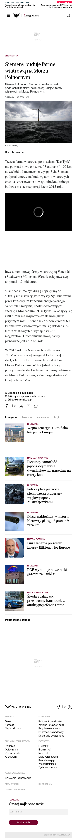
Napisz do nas (13, 728)
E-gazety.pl (44, 749)
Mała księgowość (48, 756)
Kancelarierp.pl (46, 760)
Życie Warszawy (47, 767)
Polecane (27, 417)
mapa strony (12, 784)
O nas (8, 721)
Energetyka (11, 55)
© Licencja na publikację (19, 392)
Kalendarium (45, 784)
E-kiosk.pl (43, 746)
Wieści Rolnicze (47, 763)
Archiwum (11, 756)
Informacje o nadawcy (51, 732)
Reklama (10, 746)
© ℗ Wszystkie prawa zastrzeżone (25, 396)
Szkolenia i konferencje (18, 778)
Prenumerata (12, 753)
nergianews (31, 15)
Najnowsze (43, 417)
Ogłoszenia (11, 749)
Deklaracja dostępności (51, 735)
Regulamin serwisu (49, 728)
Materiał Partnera (36, 539)
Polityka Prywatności (50, 721)
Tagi (56, 417)
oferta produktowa (16, 790)
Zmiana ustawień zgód (51, 724)
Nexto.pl (43, 753)
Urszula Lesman (14, 152)
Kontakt (9, 724)
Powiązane (11, 417)
